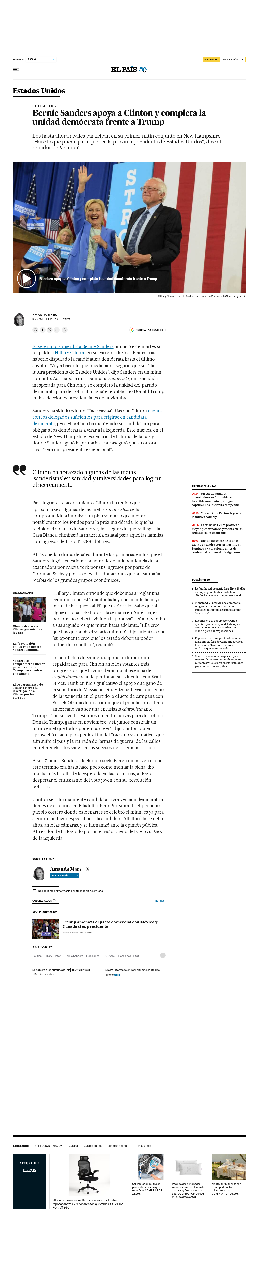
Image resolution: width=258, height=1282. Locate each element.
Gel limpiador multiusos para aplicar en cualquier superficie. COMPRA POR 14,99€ (147, 1188)
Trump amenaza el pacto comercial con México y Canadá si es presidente (110, 925)
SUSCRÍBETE (211, 59)
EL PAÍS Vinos (142, 1145)
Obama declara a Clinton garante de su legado (28, 629)
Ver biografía (60, 875)
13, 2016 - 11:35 (58, 319)
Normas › (160, 900)
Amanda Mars (44, 315)
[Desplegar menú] (16, 69)
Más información (42, 974)
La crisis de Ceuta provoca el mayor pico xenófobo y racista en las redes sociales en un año (217, 529)
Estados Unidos (39, 91)
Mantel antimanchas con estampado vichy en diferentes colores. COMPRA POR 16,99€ (226, 1188)
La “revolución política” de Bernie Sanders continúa (27, 647)
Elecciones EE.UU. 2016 (100, 955)
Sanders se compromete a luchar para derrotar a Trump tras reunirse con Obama (29, 667)
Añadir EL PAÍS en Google (149, 329)
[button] (129, 227)
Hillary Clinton (70, 352)
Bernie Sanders (74, 955)
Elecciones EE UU (43, 106)
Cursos (73, 1145)
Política (37, 955)
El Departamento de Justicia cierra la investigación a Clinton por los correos (28, 691)
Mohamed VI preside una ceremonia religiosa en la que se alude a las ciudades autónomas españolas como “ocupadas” (218, 608)
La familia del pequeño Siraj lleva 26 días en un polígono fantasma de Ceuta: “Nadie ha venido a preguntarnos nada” (220, 592)
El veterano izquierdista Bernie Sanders (72, 346)
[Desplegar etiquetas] (163, 955)
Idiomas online (117, 1145)
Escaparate (21, 1145)
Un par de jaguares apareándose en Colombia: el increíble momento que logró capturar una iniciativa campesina (216, 499)
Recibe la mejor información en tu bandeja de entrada (70, 890)
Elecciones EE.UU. (128, 955)
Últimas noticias (204, 486)
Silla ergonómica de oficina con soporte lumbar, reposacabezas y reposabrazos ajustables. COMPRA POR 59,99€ (87, 1204)
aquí (117, 974)
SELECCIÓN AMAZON (49, 1145)
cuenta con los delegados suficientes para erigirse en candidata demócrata (97, 417)
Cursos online (93, 1145)
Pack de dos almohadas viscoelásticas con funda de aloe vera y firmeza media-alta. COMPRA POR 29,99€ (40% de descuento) (188, 1190)
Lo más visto (201, 579)
